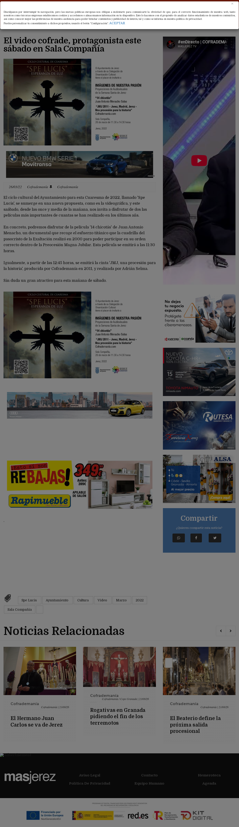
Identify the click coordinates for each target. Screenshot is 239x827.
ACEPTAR (117, 23)
